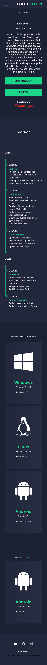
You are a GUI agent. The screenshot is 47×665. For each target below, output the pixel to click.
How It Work (23, 652)
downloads (23, 24)
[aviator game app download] (23, 106)
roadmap (23, 13)
